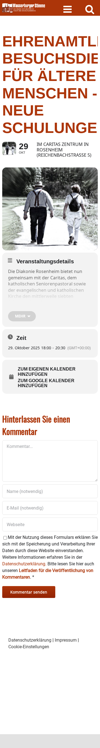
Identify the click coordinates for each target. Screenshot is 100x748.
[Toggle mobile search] (89, 9)
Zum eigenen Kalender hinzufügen (47, 371)
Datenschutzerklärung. (24, 563)
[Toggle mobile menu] (68, 9)
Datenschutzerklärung (29, 640)
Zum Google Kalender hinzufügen (46, 383)
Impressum (66, 640)
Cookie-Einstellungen (28, 646)
